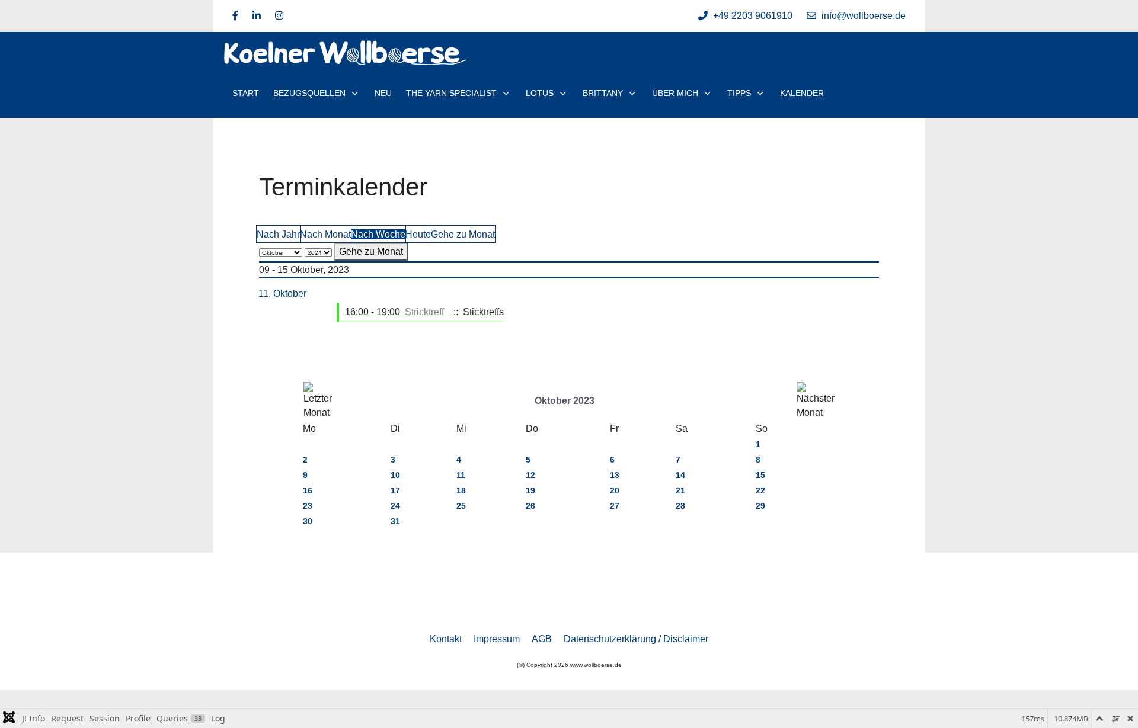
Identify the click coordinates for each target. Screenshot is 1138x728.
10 (395, 475)
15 (760, 475)
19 (530, 490)
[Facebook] (235, 16)
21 (680, 490)
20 (614, 490)
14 (680, 475)
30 (307, 521)
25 (461, 506)
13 (614, 475)
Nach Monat (325, 234)
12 (530, 475)
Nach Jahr (278, 234)
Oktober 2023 (564, 401)
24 (395, 506)
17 (395, 490)
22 (760, 490)
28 (680, 506)
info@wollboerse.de (863, 16)
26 (530, 506)
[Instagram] (279, 16)
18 (461, 490)
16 (307, 490)
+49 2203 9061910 (752, 16)
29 (760, 506)
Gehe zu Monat (463, 234)
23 (307, 506)
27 (614, 506)
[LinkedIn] (256, 16)
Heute (418, 234)
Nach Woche (378, 234)
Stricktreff (424, 312)
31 (395, 521)
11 (460, 475)
